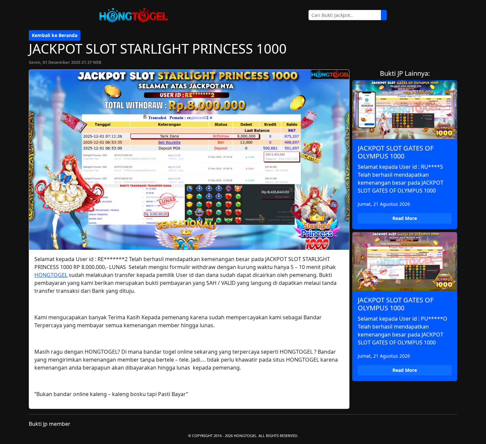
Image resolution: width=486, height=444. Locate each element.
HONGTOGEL (50, 275)
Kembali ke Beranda (54, 35)
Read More (404, 218)
